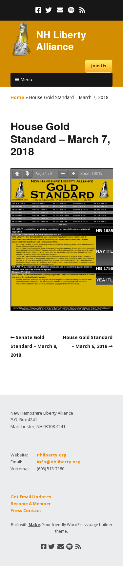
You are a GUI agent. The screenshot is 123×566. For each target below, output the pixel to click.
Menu (26, 79)
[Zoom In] (73, 174)
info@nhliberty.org (58, 462)
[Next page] (27, 174)
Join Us (98, 66)
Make (34, 524)
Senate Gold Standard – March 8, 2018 (33, 346)
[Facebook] (39, 10)
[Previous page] (17, 174)
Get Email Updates (30, 497)
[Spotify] (71, 10)
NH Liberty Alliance (61, 40)
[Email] (59, 10)
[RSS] (82, 10)
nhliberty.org (52, 455)
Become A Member (30, 503)
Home (17, 97)
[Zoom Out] (63, 174)
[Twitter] (48, 10)
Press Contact (25, 510)
